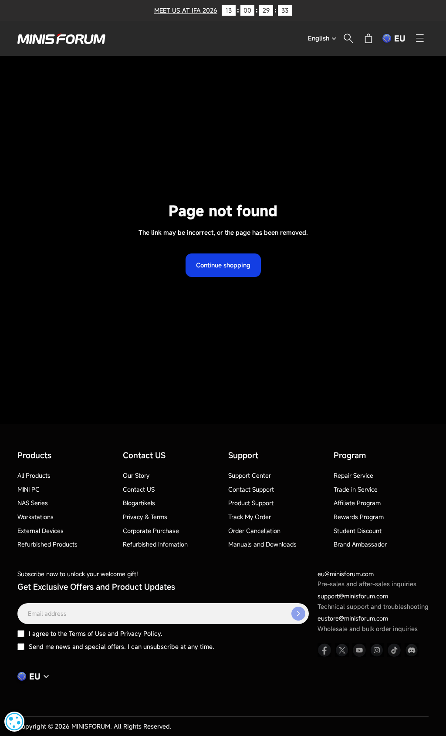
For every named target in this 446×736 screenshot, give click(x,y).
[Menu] (420, 38)
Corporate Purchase (151, 531)
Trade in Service (356, 489)
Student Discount (358, 531)
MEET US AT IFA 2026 (185, 10)
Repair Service (353, 475)
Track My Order (249, 517)
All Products (34, 475)
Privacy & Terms (145, 517)
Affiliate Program (357, 503)
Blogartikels (139, 503)
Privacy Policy (140, 633)
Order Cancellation (254, 531)
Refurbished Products (47, 544)
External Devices (40, 531)
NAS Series (32, 503)
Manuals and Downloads (262, 544)
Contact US (139, 489)
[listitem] (324, 650)
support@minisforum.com (353, 596)
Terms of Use (87, 633)
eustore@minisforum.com (353, 618)
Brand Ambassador (360, 544)
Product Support (251, 503)
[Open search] (348, 38)
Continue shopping (223, 265)
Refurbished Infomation (155, 544)
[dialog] (14, 722)
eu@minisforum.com (346, 574)
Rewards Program (359, 517)
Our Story (136, 475)
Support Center (249, 475)
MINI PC (28, 489)
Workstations (35, 517)
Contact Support (251, 489)
